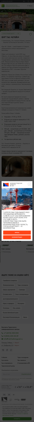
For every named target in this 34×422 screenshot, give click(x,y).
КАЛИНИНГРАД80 (17, 237)
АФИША (17, 232)
